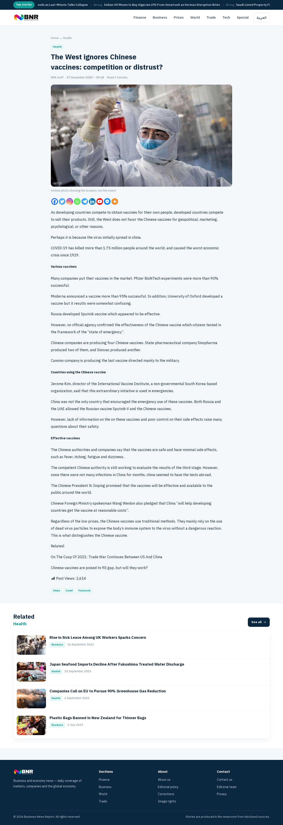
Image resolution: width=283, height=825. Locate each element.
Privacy (222, 794)
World (195, 17)
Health (67, 38)
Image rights (167, 801)
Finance (140, 17)
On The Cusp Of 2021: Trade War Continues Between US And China (106, 557)
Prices (179, 17)
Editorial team (227, 787)
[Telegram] (84, 201)
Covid (69, 591)
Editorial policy (168, 787)
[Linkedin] (92, 201)
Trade (211, 17)
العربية (261, 18)
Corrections (166, 794)
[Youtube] (99, 201)
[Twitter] (62, 201)
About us (164, 779)
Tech (226, 17)
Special (243, 17)
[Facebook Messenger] (107, 201)
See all (256, 622)
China (56, 591)
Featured (84, 591)
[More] (114, 201)
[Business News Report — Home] (25, 18)
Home (55, 38)
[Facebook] (54, 201)
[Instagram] (69, 201)
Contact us (224, 779)
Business (160, 17)
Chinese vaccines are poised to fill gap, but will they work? (99, 568)
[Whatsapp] (77, 201)
